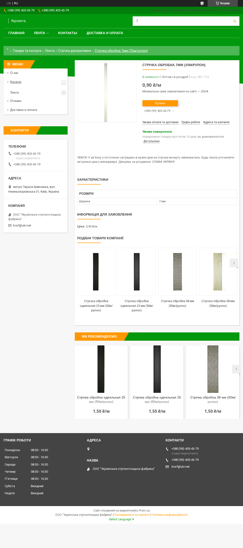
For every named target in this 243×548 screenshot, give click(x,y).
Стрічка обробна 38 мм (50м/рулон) (213, 399)
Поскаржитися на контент (131, 514)
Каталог (16, 82)
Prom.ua (144, 510)
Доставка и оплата (105, 33)
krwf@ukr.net (22, 225)
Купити (160, 103)
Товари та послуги (27, 51)
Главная (16, 33)
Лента (39, 33)
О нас (14, 73)
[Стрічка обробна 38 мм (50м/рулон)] (177, 272)
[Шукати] (234, 21)
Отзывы (15, 101)
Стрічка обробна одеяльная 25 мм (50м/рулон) (96, 305)
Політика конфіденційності (169, 514)
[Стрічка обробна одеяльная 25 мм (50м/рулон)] (96, 272)
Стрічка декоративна (74, 51)
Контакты (67, 33)
